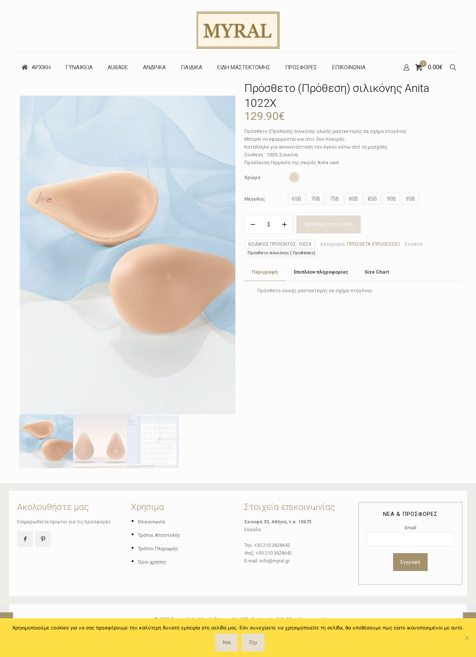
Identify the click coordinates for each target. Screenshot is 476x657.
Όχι (253, 642)
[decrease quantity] (252, 224)
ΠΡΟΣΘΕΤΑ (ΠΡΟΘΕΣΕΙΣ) (373, 244)
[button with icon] (25, 539)
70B (315, 199)
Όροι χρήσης (152, 562)
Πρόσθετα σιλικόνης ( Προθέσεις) (281, 252)
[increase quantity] (284, 224)
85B (372, 199)
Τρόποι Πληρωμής (158, 548)
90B (391, 199)
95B (410, 199)
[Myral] (238, 26)
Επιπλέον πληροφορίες (321, 272)
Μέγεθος (254, 199)
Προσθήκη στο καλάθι (328, 224)
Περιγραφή (265, 272)
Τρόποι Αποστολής (159, 535)
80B (353, 199)
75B (334, 199)
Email (410, 527)
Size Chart (376, 272)
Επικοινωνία (151, 521)
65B (296, 199)
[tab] (264, 272)
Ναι (227, 642)
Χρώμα (252, 177)
